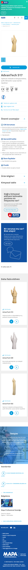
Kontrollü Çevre (15, 24)
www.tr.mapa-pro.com (6, 22)
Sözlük (4, 537)
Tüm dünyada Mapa (7, 543)
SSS (3, 539)
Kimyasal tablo (8, 182)
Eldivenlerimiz (16, 22)
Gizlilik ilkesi (6, 544)
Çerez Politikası (6, 546)
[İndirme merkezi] (18, 18)
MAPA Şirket (6, 533)
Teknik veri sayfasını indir (10, 103)
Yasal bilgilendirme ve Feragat (10, 548)
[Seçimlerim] (22, 18)
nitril (10, 131)
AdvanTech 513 (8, 312)
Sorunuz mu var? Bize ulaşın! (11, 110)
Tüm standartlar (8, 492)
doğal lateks (23, 129)
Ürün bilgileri (7, 176)
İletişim (4, 541)
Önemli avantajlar (10, 118)
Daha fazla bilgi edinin (11, 209)
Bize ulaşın (8, 243)
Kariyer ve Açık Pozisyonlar (9, 535)
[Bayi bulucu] (14, 18)
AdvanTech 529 (8, 358)
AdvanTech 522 (8, 404)
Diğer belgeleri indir (8, 106)
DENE (3, 13)
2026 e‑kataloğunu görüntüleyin (12, 521)
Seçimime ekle (15, 67)
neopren (4, 131)
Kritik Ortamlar (6, 24)
